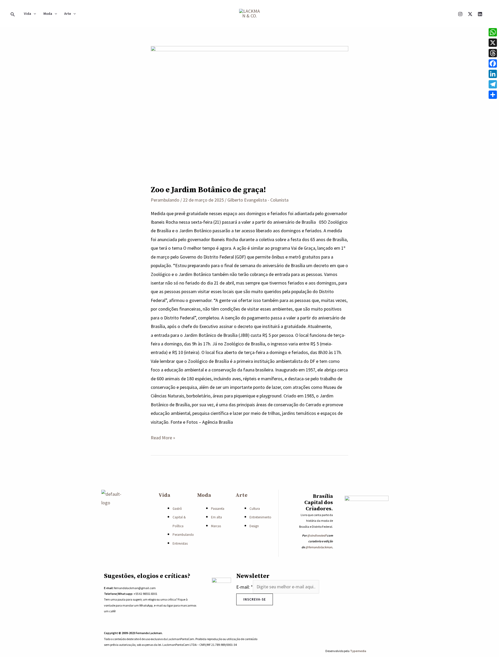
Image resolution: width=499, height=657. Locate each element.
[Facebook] (493, 63)
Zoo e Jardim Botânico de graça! (208, 190)
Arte (67, 13)
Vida (27, 13)
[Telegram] (493, 84)
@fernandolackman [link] (318, 547)
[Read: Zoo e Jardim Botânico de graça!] (249, 111)
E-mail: (244, 587)
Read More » (163, 437)
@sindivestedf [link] (316, 535)
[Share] (493, 94)
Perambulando (165, 200)
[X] (470, 14)
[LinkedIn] (493, 74)
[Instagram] (460, 14)
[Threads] (493, 53)
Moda (47, 13)
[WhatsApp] (356, 635)
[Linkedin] (480, 14)
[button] (12, 13)
